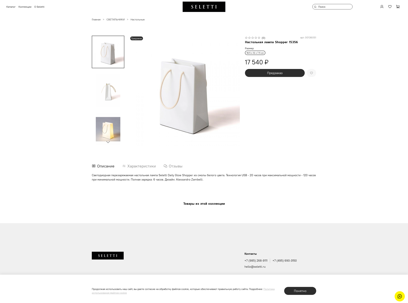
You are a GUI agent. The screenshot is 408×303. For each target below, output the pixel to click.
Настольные (138, 19)
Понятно (300, 291)
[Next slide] (108, 142)
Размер (249, 48)
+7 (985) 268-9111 (255, 260)
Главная (96, 19)
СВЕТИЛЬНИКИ (115, 19)
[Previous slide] (136, 91)
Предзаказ (275, 73)
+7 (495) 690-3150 (285, 260)
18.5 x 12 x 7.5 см (255, 52)
